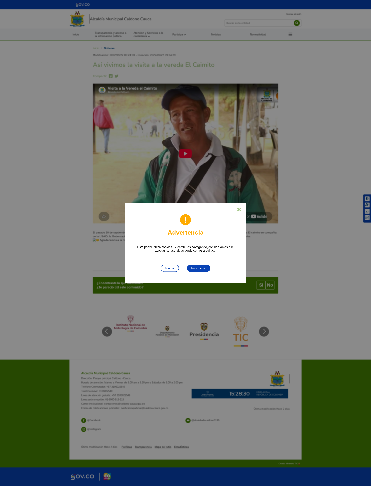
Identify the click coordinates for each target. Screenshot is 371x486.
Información (198, 268)
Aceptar (170, 268)
